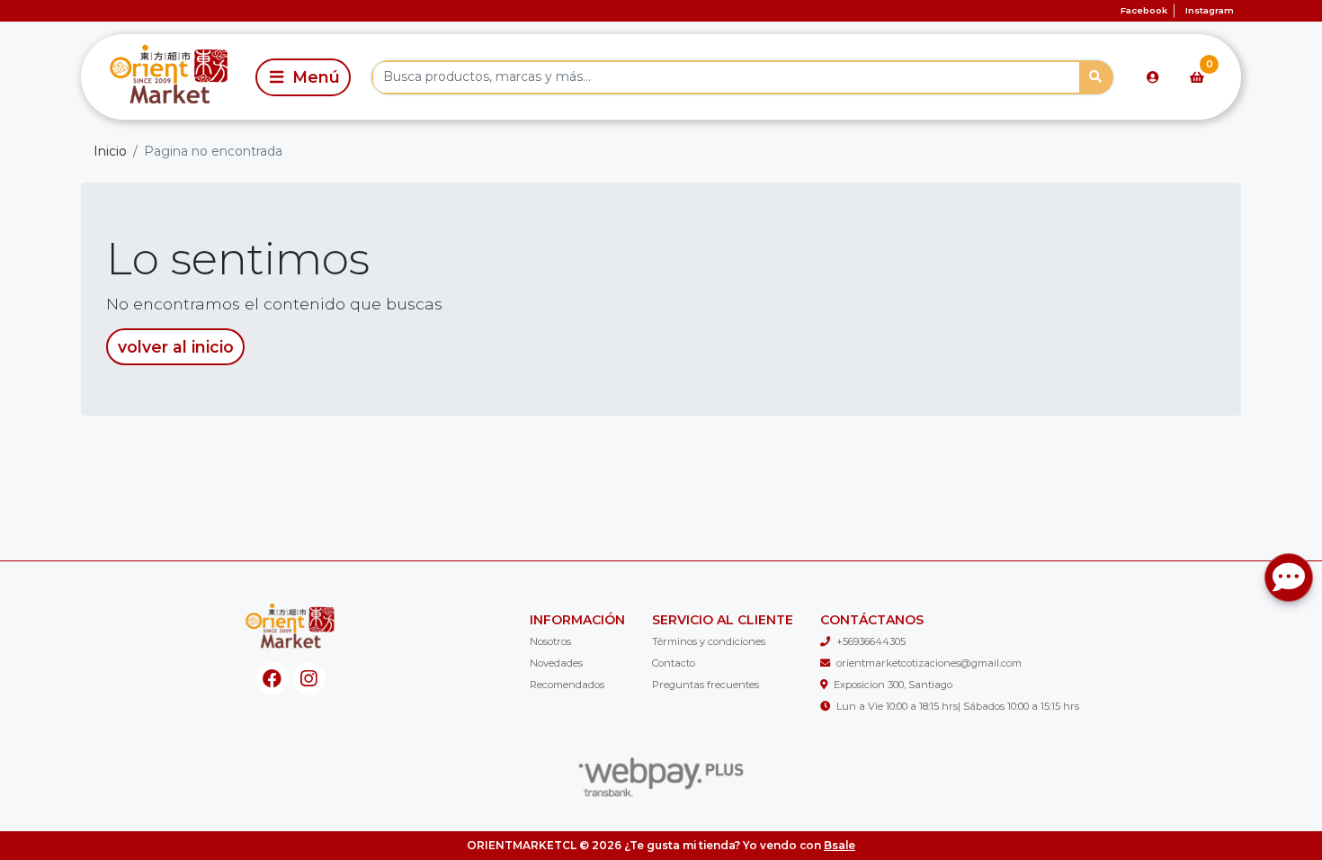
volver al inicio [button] (176, 346)
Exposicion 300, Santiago (893, 684)
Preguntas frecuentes (705, 684)
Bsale (839, 845)
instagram (1209, 10)
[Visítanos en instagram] (309, 678)
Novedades (556, 663)
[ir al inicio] (290, 628)
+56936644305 (871, 641)
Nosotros (550, 641)
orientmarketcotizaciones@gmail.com (929, 663)
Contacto (673, 663)
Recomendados (567, 684)
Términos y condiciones (708, 641)
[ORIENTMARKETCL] (165, 77)
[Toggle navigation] (303, 77)
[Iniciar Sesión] (1153, 77)
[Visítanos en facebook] (273, 678)
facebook (1144, 10)
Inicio (110, 151)
